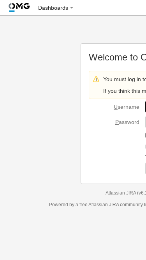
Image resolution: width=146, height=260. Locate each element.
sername (126, 107)
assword (127, 122)
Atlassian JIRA (121, 193)
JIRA (114, 204)
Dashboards (53, 8)
